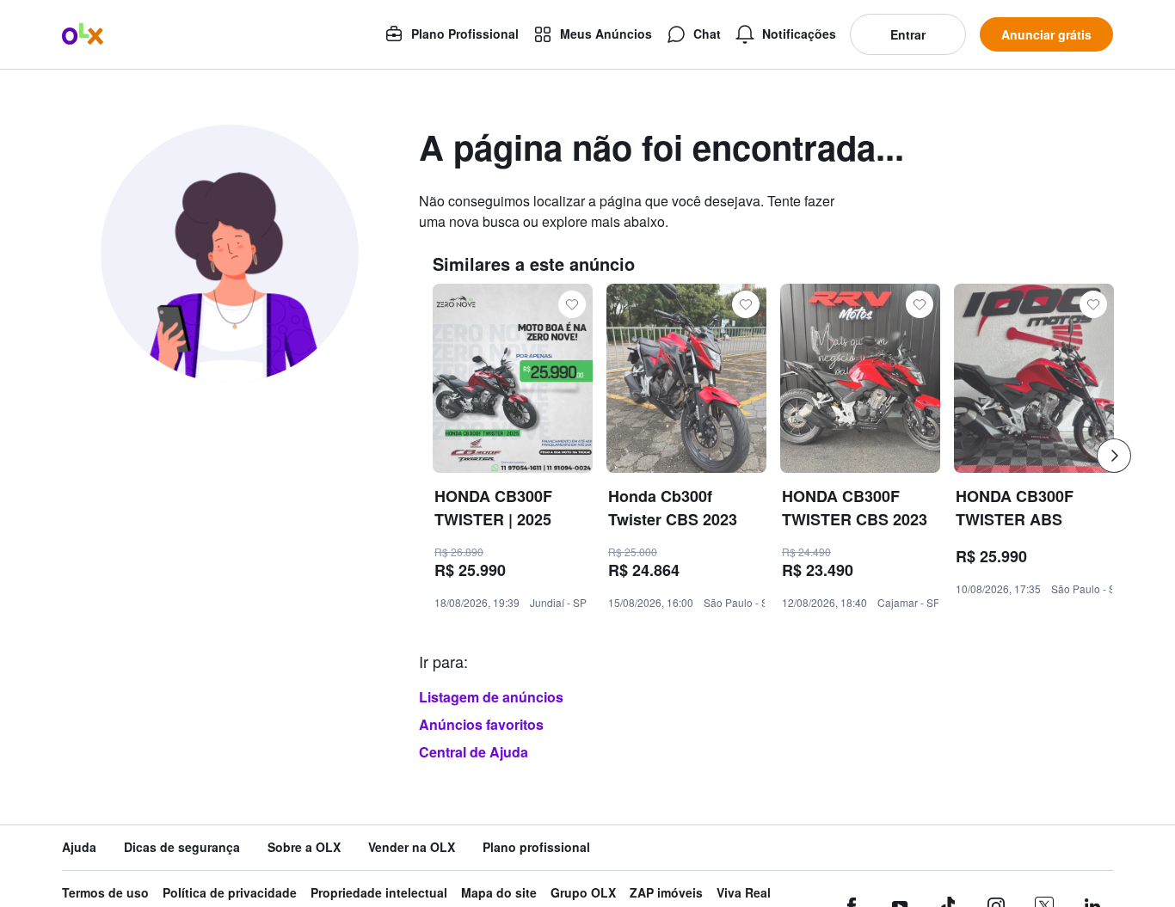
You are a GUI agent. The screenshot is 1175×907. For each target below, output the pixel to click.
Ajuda (79, 847)
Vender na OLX (411, 847)
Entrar (908, 34)
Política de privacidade (230, 893)
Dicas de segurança (182, 847)
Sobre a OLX (304, 847)
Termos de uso (105, 893)
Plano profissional (536, 847)
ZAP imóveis (666, 893)
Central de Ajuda (473, 752)
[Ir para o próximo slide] (1114, 455)
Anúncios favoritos (481, 724)
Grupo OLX (583, 893)
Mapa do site (499, 893)
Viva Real (744, 893)
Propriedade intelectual (379, 893)
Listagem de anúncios (491, 697)
